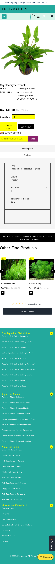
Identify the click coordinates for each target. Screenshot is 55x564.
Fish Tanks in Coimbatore (12, 499)
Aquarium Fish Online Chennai (14, 347)
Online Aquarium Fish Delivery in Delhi (17, 353)
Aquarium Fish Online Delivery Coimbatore (19, 364)
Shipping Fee (7, 514)
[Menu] (38, 16)
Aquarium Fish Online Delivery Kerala (17, 375)
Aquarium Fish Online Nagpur (13, 380)
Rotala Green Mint (8, 283)
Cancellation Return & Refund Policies (17, 525)
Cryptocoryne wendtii (26, 95)
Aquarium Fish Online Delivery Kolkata (17, 341)
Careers (5, 541)
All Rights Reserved (36, 556)
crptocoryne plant (24, 92)
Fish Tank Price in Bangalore (13, 494)
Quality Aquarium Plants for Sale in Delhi (18, 435)
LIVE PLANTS (23, 99)
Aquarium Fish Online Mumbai (14, 358)
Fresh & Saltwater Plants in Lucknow (16, 424)
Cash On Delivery (9, 519)
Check (33, 138)
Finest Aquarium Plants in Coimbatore (17, 430)
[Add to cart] (2, 293)
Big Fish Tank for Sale (11, 455)
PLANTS (33, 99)
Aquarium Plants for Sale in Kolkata (16, 402)
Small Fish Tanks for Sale (12, 450)
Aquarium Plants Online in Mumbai (16, 408)
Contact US (6, 530)
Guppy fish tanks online (11, 488)
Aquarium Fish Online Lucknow (14, 386)
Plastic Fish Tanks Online (12, 472)
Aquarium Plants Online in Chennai (16, 413)
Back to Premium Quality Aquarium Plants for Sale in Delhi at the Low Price (29, 238)
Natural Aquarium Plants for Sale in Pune (18, 419)
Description (27, 148)
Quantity (4, 117)
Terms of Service (8, 536)
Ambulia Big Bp (35, 283)
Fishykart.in (15, 9)
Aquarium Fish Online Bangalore (15, 336)
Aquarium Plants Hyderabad (13, 397)
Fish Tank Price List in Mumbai (14, 483)
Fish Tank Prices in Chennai (13, 461)
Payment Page (8, 508)
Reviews (27, 155)
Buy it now (26, 126)
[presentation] (2, 271)
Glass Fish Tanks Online (11, 466)
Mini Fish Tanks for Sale (11, 477)
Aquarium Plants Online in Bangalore (16, 441)
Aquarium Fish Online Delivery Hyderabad (18, 369)
